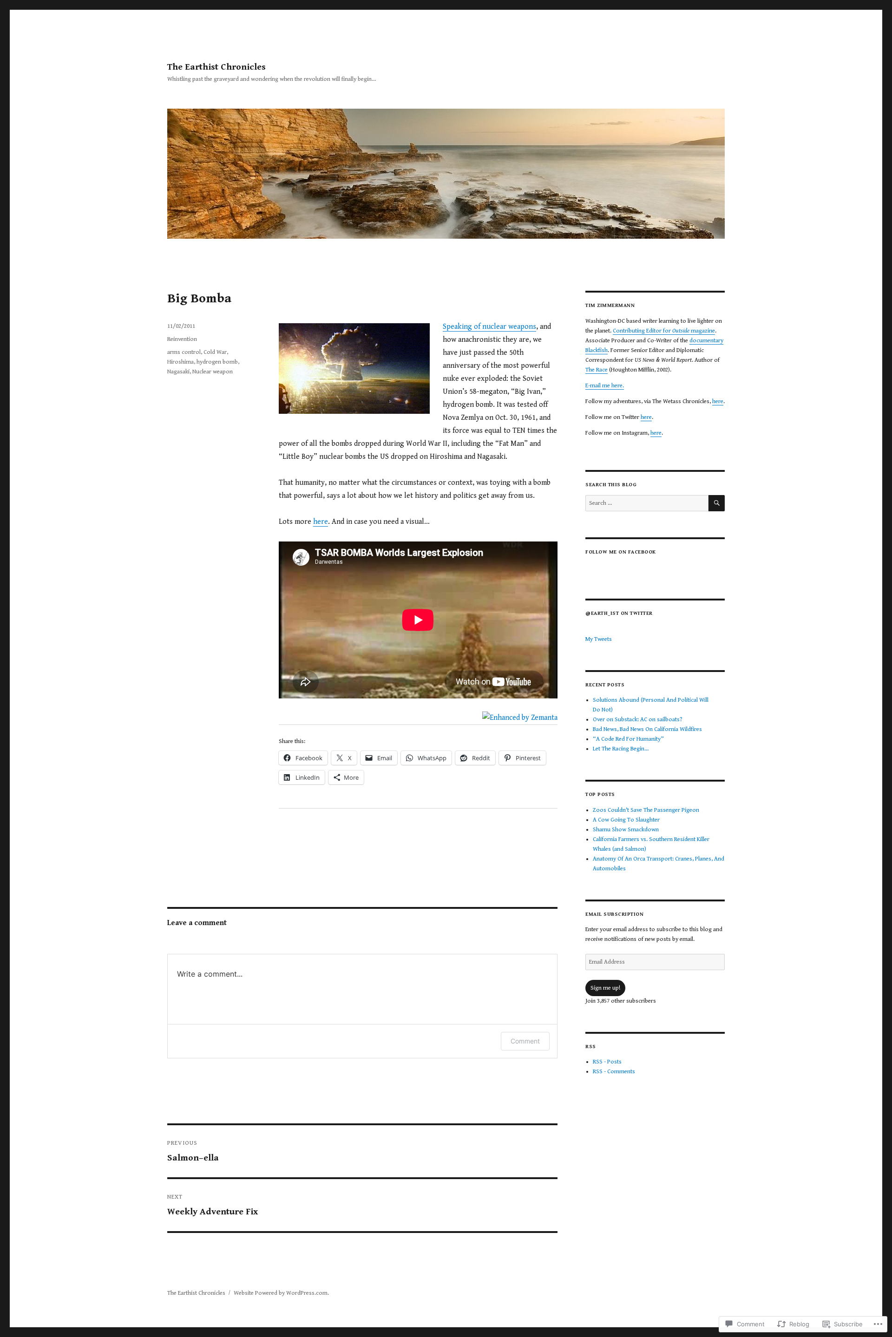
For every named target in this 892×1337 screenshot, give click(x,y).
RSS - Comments (614, 1071)
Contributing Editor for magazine (664, 330)
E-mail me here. (604, 385)
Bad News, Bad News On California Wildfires (647, 729)
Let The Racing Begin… (621, 748)
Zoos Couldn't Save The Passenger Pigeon (646, 810)
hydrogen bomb (217, 362)
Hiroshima (180, 362)
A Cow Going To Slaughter (626, 819)
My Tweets (598, 639)
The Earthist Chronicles (216, 67)
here (320, 521)
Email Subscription (614, 914)
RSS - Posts (607, 1061)
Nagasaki (178, 371)
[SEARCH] (716, 503)
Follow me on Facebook (620, 552)
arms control (184, 352)
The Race (596, 369)
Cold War (215, 352)
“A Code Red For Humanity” (628, 739)
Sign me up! (605, 988)
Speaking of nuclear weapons (489, 326)
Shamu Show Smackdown (626, 829)
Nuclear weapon (212, 371)
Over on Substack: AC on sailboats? (637, 719)
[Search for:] (646, 503)
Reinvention (182, 339)
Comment (525, 1041)
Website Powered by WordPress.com (281, 1293)
